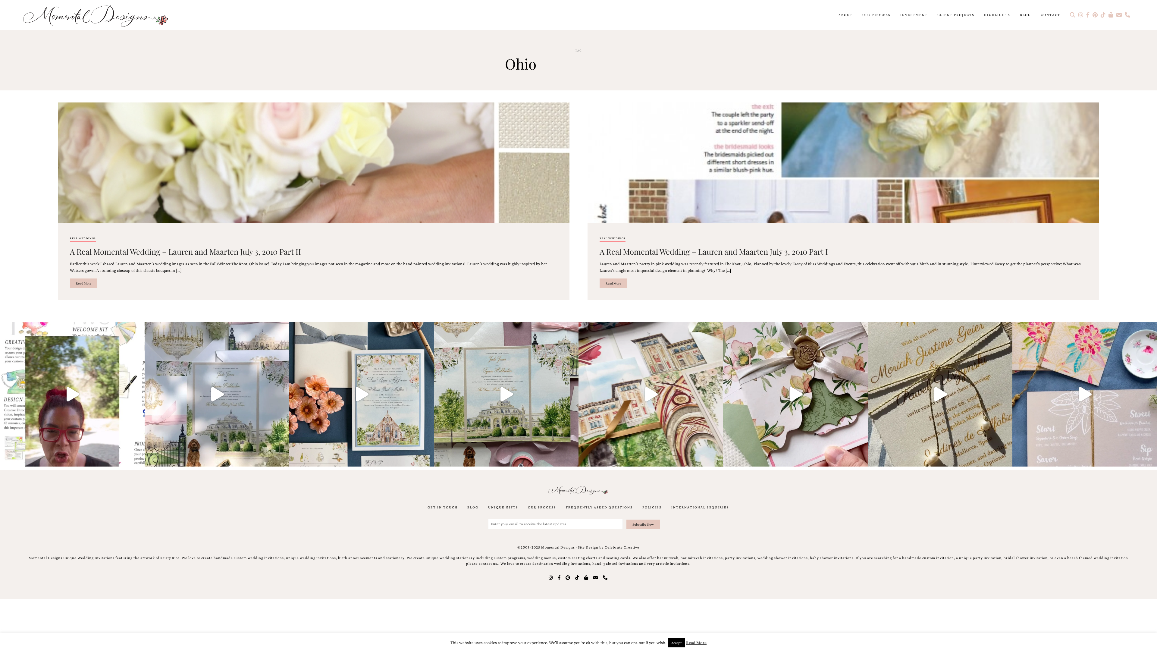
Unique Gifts (503, 507)
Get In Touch (443, 507)
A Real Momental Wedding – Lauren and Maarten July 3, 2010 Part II (185, 251)
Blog (1025, 15)
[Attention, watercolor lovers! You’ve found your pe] (1084, 394)
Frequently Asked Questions (599, 507)
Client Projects (955, 15)
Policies (652, 507)
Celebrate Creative (622, 547)
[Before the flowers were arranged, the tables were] (217, 394)
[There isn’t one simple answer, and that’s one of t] (795, 394)
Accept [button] (676, 642)
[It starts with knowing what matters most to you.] (650, 394)
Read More (83, 283)
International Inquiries (700, 507)
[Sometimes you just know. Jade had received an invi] (506, 394)
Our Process (876, 15)
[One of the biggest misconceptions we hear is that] (940, 394)
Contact (1050, 15)
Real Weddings (83, 238)
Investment (914, 15)
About (846, 15)
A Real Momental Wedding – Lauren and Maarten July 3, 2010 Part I (714, 251)
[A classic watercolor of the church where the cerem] (361, 394)
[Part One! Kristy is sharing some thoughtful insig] (72, 394)
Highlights (997, 15)
